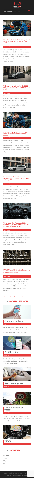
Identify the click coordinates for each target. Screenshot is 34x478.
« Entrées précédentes (9, 297)
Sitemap (14, 475)
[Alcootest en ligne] (17, 317)
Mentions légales (22, 475)
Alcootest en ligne (13, 321)
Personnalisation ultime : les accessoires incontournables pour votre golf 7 (16, 178)
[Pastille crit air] (17, 348)
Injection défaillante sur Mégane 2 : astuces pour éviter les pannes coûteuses (16, 41)
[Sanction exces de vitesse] (17, 404)
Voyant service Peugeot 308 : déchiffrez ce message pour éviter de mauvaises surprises (16, 224)
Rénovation (6, 386)
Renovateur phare (13, 383)
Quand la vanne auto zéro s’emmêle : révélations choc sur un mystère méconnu (16, 270)
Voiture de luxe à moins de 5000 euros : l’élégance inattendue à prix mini (16, 87)
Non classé (7, 47)
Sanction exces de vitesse (13, 408)
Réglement (6, 355)
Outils (5, 324)
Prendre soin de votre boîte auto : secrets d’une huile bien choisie (16, 133)
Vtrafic (7, 441)
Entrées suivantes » (25, 297)
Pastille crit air (11, 352)
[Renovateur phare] (17, 380)
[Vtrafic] (17, 437)
